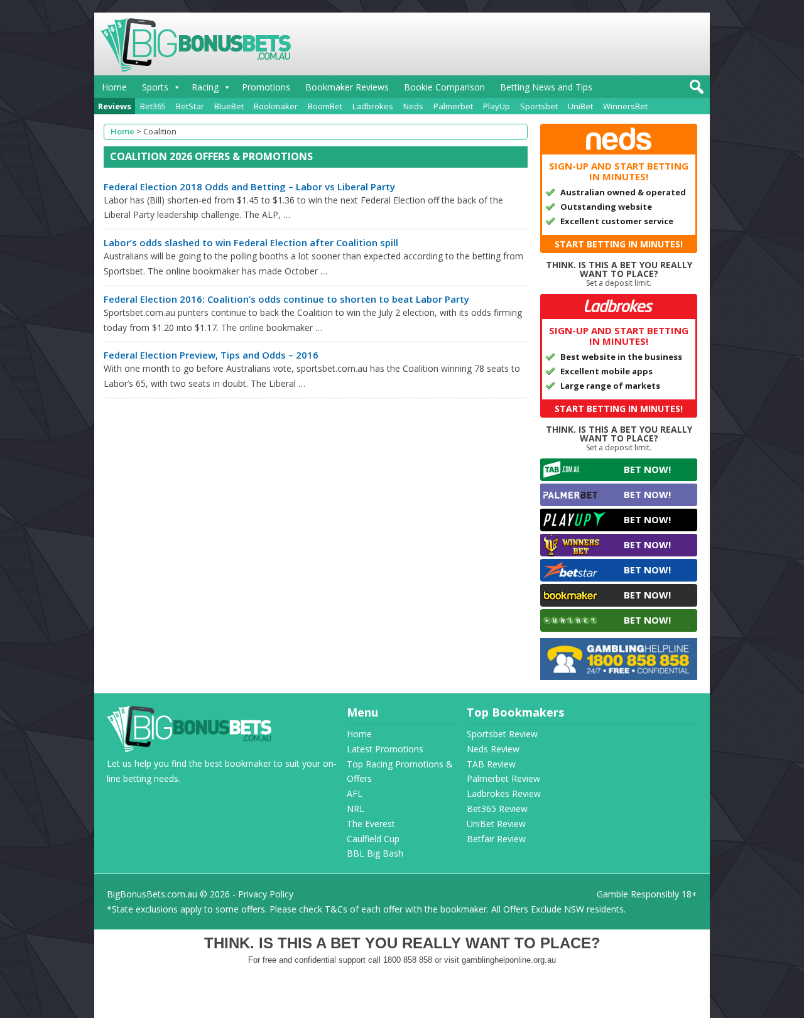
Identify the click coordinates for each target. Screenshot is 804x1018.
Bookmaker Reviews (347, 87)
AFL (354, 793)
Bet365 (153, 106)
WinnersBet (625, 106)
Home (114, 87)
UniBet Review (496, 824)
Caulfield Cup (373, 839)
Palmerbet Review (503, 778)
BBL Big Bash (375, 853)
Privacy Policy (265, 894)
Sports (155, 87)
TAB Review (491, 764)
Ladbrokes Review (504, 793)
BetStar (190, 106)
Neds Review (493, 749)
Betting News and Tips (546, 87)
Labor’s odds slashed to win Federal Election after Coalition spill (251, 242)
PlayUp (496, 106)
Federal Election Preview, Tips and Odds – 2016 (211, 355)
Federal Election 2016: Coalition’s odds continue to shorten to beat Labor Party (286, 299)
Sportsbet (539, 106)
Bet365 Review (497, 809)
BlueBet (229, 106)
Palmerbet (453, 106)
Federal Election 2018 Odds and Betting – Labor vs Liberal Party (249, 186)
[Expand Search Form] (695, 90)
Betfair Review (496, 839)
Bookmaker (276, 106)
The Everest (371, 824)
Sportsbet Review (502, 734)
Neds (413, 106)
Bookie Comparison (444, 87)
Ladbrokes (372, 106)
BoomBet (325, 106)
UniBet (580, 106)
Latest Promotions (385, 749)
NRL (355, 809)
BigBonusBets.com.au (152, 894)
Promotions (266, 87)
